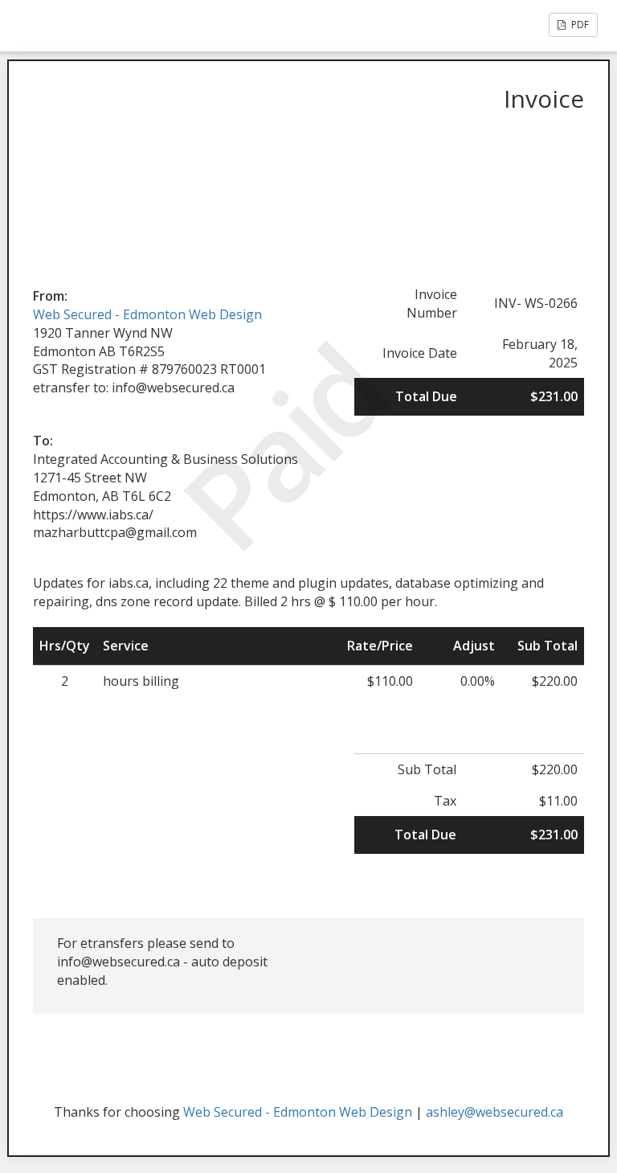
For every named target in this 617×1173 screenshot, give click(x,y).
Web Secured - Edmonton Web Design (147, 314)
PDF (579, 24)
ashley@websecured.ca (494, 1112)
